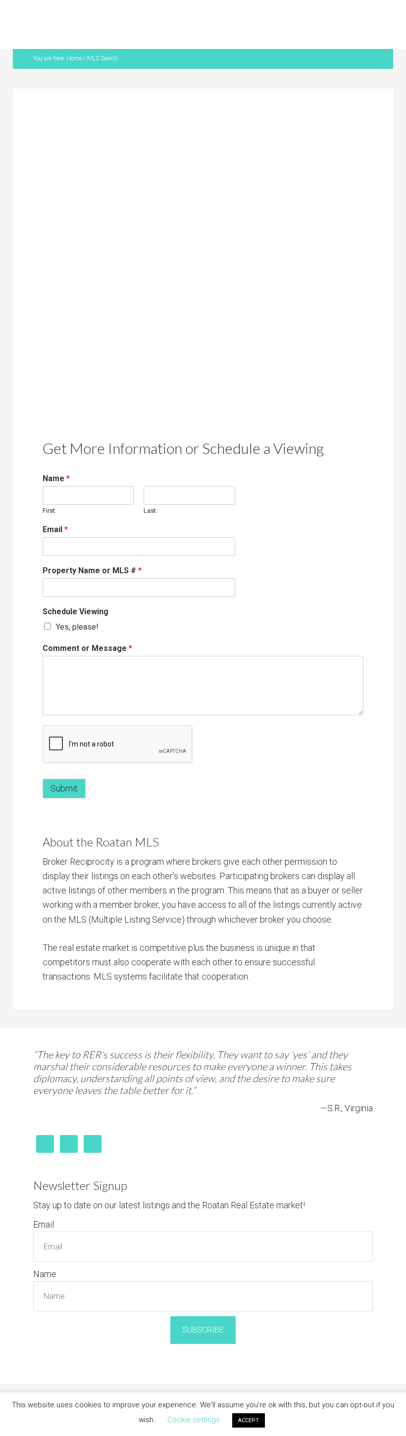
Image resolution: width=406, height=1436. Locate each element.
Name (56, 478)
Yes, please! (77, 627)
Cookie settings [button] (193, 1419)
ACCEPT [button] (248, 1420)
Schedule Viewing (75, 611)
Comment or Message (87, 648)
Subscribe (203, 1330)
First (49, 510)
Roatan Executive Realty (209, 27)
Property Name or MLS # (92, 570)
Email (55, 529)
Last (150, 510)
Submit (64, 788)
